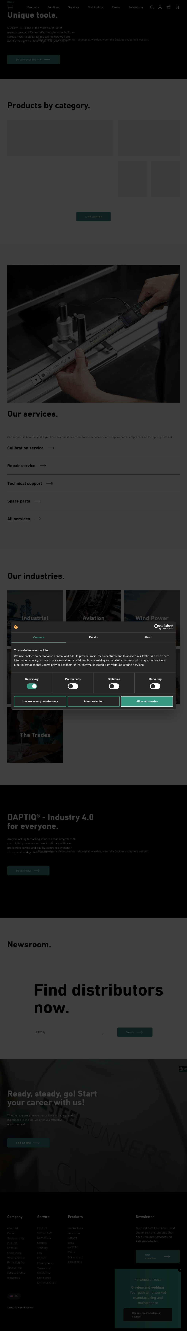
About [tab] (148, 637)
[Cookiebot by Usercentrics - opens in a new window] (157, 627)
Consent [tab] (38, 637)
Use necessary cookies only (40, 701)
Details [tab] (93, 637)
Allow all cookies (147, 701)
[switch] (73, 686)
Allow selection (93, 701)
